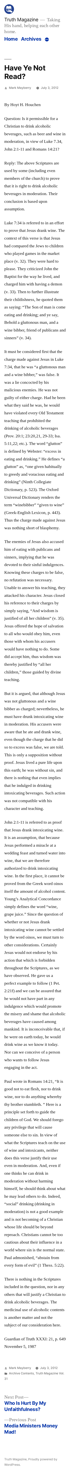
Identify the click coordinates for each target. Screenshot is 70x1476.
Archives (31, 39)
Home (11, 39)
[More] (47, 39)
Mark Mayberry (20, 88)
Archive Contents (21, 1373)
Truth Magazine (21, 19)
